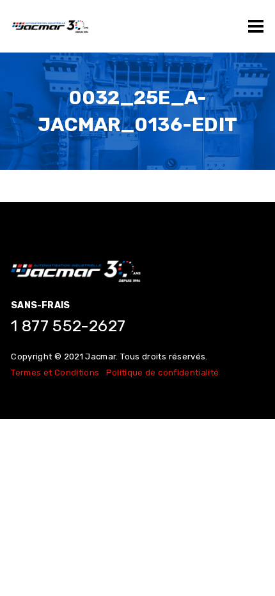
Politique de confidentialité (162, 372)
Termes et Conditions (55, 372)
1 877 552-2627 (68, 326)
